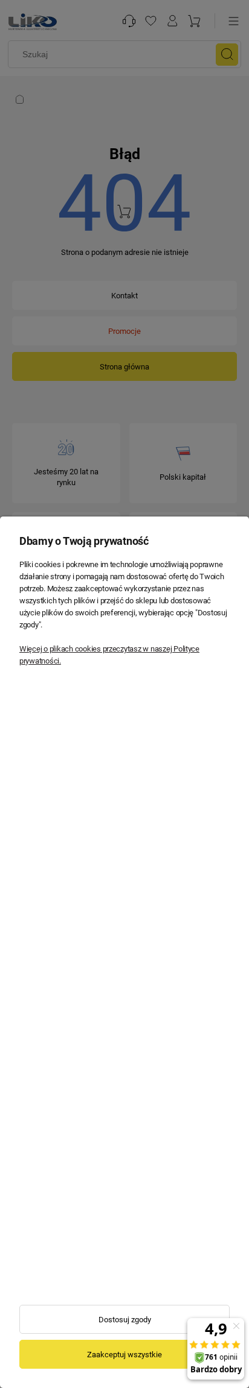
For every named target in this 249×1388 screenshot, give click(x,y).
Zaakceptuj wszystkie (124, 1354)
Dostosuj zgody (125, 1319)
